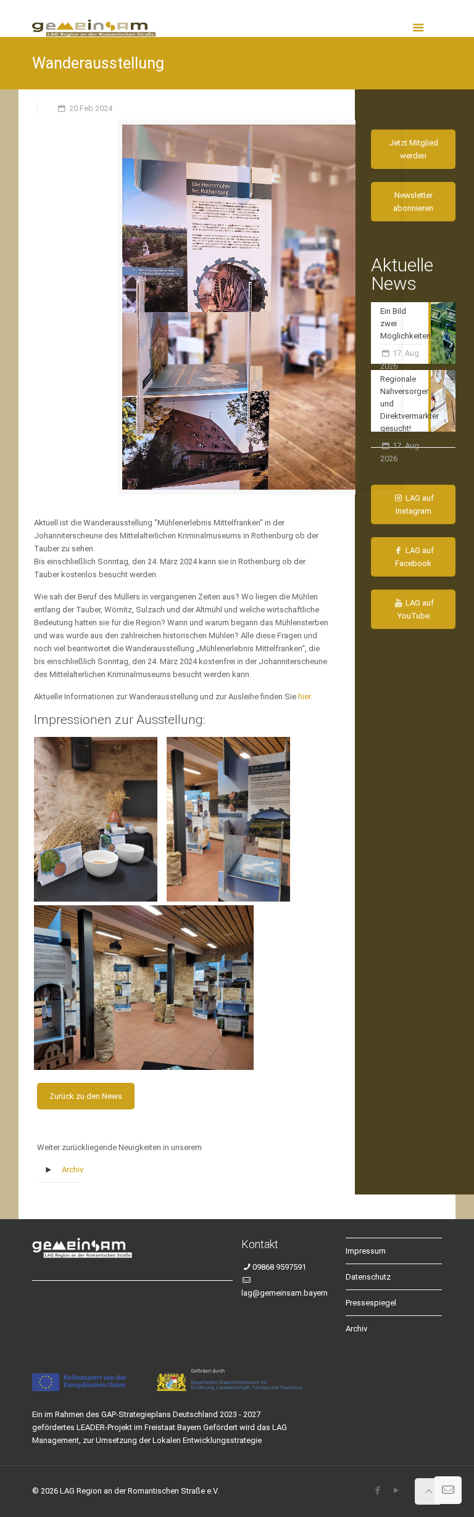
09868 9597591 (279, 1267)
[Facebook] (377, 1490)
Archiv (72, 1169)
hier (304, 696)
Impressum (366, 1251)
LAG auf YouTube (415, 609)
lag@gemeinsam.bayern (284, 1292)
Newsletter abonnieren (413, 202)
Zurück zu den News (85, 1096)
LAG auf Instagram (415, 504)
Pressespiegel (371, 1302)
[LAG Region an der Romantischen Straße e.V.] (94, 18)
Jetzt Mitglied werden (413, 149)
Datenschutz (368, 1276)
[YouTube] (395, 1490)
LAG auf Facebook (414, 557)
